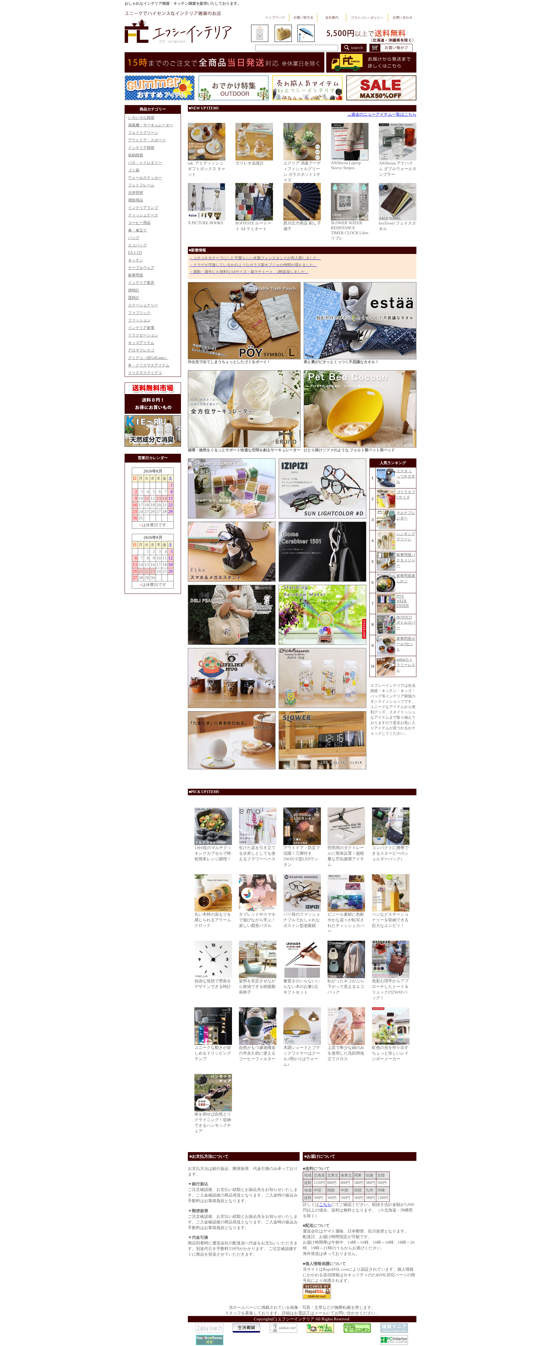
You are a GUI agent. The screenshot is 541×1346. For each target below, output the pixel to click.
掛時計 (133, 290)
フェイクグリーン (143, 132)
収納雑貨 (135, 155)
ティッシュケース (143, 215)
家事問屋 (135, 275)
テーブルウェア (141, 268)
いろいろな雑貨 (141, 117)
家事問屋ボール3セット (405, 643)
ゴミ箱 (133, 170)
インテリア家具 (141, 283)
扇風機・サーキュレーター (150, 125)
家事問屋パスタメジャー (405, 560)
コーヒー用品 (139, 222)
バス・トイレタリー (145, 162)
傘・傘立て (137, 230)
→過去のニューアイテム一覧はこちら (381, 114)
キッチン (135, 260)
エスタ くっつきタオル (405, 476)
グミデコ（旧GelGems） (148, 358)
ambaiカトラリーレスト (405, 664)
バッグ (133, 237)
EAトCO (135, 252)
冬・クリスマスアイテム (148, 365)
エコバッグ (137, 245)
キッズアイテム (141, 343)
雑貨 (209, 1342)
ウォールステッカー (145, 177)
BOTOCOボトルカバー (405, 622)
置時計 (133, 298)
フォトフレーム (141, 185)
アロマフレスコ (141, 350)
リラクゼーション (143, 335)
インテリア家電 (141, 328)
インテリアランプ (143, 207)
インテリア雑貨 (141, 147)
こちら (325, 1204)
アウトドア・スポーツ (147, 140)
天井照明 (135, 192)
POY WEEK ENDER (402, 601)
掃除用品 (135, 200)
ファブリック (139, 313)
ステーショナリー (143, 305)
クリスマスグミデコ (145, 373)
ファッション (139, 320)
